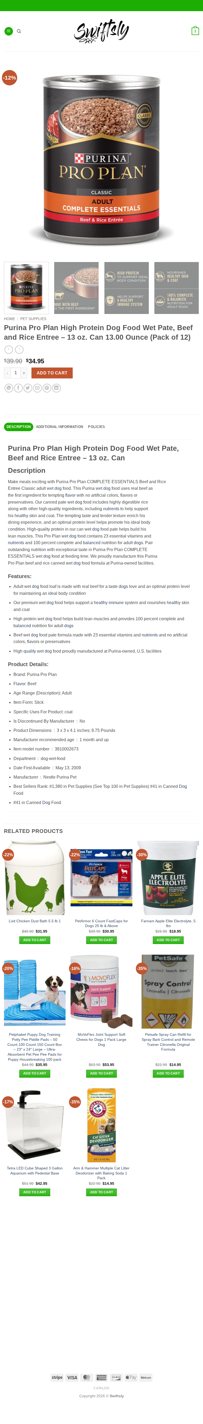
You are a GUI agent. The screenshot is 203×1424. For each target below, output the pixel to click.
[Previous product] (19, 350)
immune (116, 602)
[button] (8, 31)
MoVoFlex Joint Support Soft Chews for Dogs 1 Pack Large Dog (101, 1039)
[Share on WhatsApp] (8, 388)
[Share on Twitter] (28, 388)
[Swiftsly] (101, 31)
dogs (138, 542)
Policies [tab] (96, 427)
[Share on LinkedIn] (56, 388)
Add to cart (52, 373)
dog (58, 488)
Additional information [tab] (59, 427)
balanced (91, 542)
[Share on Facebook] (18, 388)
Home (9, 319)
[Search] (19, 31)
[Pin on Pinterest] (47, 388)
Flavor (19, 684)
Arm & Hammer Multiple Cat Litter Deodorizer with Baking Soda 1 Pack (101, 1173)
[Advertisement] (101, 1244)
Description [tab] (19, 427)
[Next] (191, 288)
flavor (70, 495)
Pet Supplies (33, 319)
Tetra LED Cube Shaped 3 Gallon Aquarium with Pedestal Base (35, 1170)
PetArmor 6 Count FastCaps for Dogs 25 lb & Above (101, 923)
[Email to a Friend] (37, 388)
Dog (183, 786)
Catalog (101, 1388)
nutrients (111, 508)
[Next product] (8, 350)
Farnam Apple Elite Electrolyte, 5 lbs (168, 923)
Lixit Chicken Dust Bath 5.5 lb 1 (35, 921)
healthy (21, 515)
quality (30, 651)
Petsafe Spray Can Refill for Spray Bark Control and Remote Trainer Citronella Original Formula (168, 1041)
